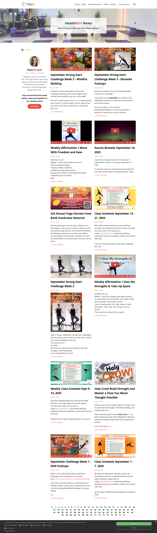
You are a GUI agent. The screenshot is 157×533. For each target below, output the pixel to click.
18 (117, 507)
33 (95, 510)
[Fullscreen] (90, 69)
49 (79, 512)
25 (62, 510)
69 (87, 515)
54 (99, 512)
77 (120, 515)
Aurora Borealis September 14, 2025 (114, 150)
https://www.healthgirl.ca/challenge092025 (71, 479)
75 (112, 515)
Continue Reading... (57, 112)
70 (91, 515)
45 (62, 512)
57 (111, 512)
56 (107, 512)
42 (132, 510)
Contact (113, 4)
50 (83, 512)
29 (79, 510)
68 (83, 515)
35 (103, 510)
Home (77, 4)
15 (105, 507)
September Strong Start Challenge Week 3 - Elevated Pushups (113, 79)
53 (95, 512)
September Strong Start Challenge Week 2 (66, 284)
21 (130, 507)
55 (103, 512)
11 (89, 507)
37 (111, 510)
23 (54, 510)
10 (85, 507)
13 (97, 507)
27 (71, 510)
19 (121, 507)
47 (71, 512)
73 (103, 515)
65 (71, 515)
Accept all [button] (134, 523)
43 (54, 512)
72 (99, 515)
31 (87, 510)
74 (108, 515)
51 (87, 512)
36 (107, 510)
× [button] (155, 521)
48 (75, 512)
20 (126, 507)
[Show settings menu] (86, 69)
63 (63, 515)
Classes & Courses (95, 4)
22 (134, 507)
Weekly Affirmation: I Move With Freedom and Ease (69, 150)
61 (128, 512)
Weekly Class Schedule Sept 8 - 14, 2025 (71, 391)
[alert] (78, 526)
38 (116, 510)
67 (79, 515)
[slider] (69, 69)
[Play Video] (52, 69)
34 (99, 510)
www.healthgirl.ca (107, 233)
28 (75, 510)
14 (101, 507)
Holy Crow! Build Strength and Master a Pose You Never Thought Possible (114, 393)
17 (113, 507)
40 (124, 510)
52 (91, 512)
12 (93, 507)
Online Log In (124, 4)
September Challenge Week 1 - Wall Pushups (71, 464)
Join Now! (35, 106)
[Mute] (83, 69)
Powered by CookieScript (10, 531)
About (83, 4)
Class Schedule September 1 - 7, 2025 (113, 464)
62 (132, 512)
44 (58, 512)
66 (75, 515)
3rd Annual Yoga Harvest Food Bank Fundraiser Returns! (71, 216)
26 (67, 510)
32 (91, 510)
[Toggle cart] (134, 4)
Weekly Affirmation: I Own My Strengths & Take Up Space (114, 284)
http (110, 426)
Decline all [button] (134, 528)
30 (83, 510)
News (106, 4)
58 (116, 512)
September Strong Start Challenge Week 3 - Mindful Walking (69, 79)
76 (116, 515)
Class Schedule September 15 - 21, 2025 (114, 216)
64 (67, 515)
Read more (84, 522)
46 (67, 512)
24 (58, 510)
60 (124, 512)
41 (128, 510)
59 (120, 512)
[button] (46, 528)
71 (95, 515)
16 (109, 507)
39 (120, 510)
